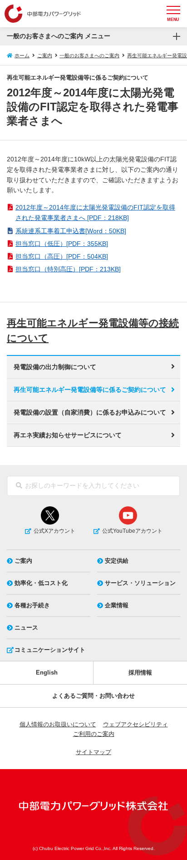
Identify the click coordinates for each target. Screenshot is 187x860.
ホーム (22, 55)
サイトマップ (93, 752)
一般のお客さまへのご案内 (89, 55)
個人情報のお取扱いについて (58, 724)
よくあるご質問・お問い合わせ (93, 695)
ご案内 (44, 55)
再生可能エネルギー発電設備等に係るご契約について (90, 389)
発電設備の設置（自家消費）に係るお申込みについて (90, 412)
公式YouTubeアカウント (132, 531)
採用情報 (140, 672)
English (47, 672)
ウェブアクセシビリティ (135, 724)
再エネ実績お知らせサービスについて (68, 435)
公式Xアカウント (54, 531)
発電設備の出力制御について (55, 366)
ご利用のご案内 (93, 733)
